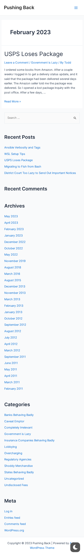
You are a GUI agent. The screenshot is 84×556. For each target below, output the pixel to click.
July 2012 (10, 337)
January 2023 (13, 235)
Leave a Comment (16, 62)
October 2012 (13, 318)
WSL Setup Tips (14, 154)
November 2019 (15, 261)
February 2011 (13, 388)
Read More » (12, 101)
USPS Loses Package (33, 53)
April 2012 (11, 344)
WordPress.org (14, 530)
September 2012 (15, 324)
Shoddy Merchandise (18, 466)
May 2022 (11, 254)
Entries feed (12, 517)
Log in (8, 511)
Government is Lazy (44, 62)
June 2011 (11, 363)
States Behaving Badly (19, 472)
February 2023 (14, 229)
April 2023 (11, 222)
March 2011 (12, 382)
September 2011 (15, 357)
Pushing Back (19, 7)
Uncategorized (14, 478)
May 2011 (10, 369)
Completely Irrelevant (18, 427)
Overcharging (13, 453)
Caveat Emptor (14, 421)
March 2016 (12, 274)
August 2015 (12, 280)
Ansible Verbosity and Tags (22, 147)
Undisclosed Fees (16, 485)
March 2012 (12, 350)
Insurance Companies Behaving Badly (29, 440)
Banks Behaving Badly (19, 415)
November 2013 (15, 293)
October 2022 (13, 248)
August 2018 (12, 267)
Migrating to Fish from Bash (22, 166)
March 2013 (12, 299)
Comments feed (15, 524)
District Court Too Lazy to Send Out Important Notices (40, 173)
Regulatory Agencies (17, 459)
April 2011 (10, 376)
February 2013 (13, 305)
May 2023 (11, 216)
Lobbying (10, 447)
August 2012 (12, 331)
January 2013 (13, 312)
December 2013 (14, 286)
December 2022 (15, 242)
